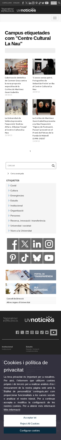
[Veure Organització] (8, 210)
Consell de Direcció (15, 298)
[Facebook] (13, 245)
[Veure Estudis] (8, 200)
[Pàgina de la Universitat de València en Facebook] (17, 332)
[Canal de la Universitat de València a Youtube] (46, 3)
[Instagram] (49, 245)
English (16, 3)
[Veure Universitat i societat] (8, 225)
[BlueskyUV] (46, 332)
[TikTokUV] (41, 332)
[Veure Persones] (8, 215)
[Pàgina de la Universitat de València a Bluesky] (42, 3)
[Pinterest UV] (36, 332)
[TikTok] (25, 259)
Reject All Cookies (30, 423)
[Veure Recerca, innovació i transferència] (8, 220)
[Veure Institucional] (8, 205)
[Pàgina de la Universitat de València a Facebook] (23, 3)
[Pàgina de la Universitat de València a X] (26, 3)
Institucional (6, 349)
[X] (25, 245)
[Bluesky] (37, 259)
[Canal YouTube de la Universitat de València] (53, 332)
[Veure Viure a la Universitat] (8, 230)
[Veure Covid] (8, 185)
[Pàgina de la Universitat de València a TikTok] (39, 3)
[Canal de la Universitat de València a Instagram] (33, 3)
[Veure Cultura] (8, 190)
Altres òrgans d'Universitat (18, 302)
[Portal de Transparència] (31, 275)
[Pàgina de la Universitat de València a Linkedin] (29, 3)
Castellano (7, 3)
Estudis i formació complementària (32, 350)
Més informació (12, 409)
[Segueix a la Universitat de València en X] (22, 332)
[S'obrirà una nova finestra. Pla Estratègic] (31, 288)
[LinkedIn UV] (26, 332)
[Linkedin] (37, 245)
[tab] (31, 185)
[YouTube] (49, 259)
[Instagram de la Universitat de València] (31, 332)
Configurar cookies (30, 430)
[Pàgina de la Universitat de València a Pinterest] (36, 3)
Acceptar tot (29, 417)
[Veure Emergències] (8, 195)
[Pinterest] (13, 259)
